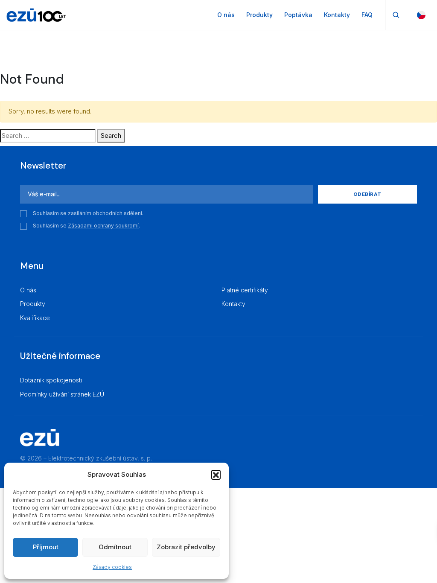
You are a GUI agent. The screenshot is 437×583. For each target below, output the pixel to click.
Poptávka (298, 14)
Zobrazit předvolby (186, 547)
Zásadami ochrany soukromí (103, 225)
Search (111, 135)
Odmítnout (115, 547)
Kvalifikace (35, 317)
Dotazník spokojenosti (51, 380)
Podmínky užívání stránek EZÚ (62, 394)
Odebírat (367, 194)
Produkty (259, 14)
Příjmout (45, 547)
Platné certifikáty (244, 290)
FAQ (367, 14)
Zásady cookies (112, 567)
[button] (216, 474)
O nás (226, 14)
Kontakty (337, 14)
